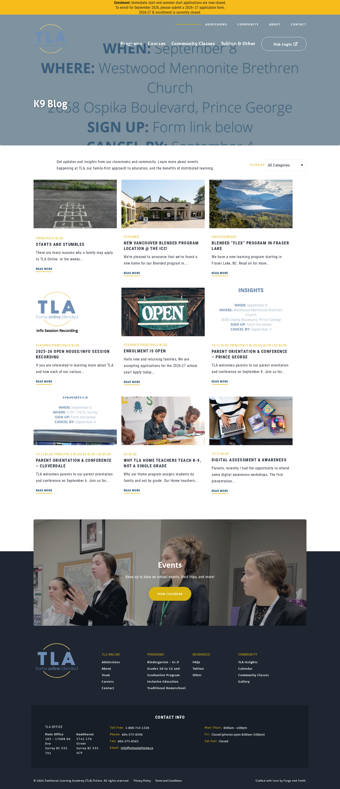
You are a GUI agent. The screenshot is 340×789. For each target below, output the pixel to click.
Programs (131, 43)
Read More (44, 269)
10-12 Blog (220, 345)
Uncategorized (224, 236)
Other (197, 675)
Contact (298, 24)
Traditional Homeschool (166, 688)
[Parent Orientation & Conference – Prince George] (251, 333)
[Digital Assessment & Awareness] (251, 442)
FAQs (196, 662)
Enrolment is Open (145, 351)
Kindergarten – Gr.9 (163, 662)
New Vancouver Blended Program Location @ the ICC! (161, 245)
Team (106, 675)
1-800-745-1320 (137, 728)
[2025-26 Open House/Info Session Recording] (57, 333)
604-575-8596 (132, 735)
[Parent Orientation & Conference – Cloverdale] (75, 442)
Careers (108, 681)
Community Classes (193, 43)
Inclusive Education (163, 681)
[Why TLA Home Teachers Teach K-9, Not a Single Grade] (163, 442)
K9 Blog (264, 345)
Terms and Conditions (168, 781)
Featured (131, 236)
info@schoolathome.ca (137, 748)
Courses (156, 43)
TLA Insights (248, 662)
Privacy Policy (142, 781)
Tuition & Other (238, 43)
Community (248, 24)
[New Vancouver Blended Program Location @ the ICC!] (163, 225)
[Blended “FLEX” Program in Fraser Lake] (251, 225)
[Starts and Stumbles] (75, 225)
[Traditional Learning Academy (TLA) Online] (51, 50)
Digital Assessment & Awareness (249, 459)
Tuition (198, 668)
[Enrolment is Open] (163, 333)
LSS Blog (279, 345)
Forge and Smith (295, 781)
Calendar (245, 668)
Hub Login (283, 44)
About (275, 24)
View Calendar (170, 594)
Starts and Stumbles (60, 244)
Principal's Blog (49, 238)
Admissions (216, 24)
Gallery (244, 681)
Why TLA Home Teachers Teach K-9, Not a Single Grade (162, 462)
